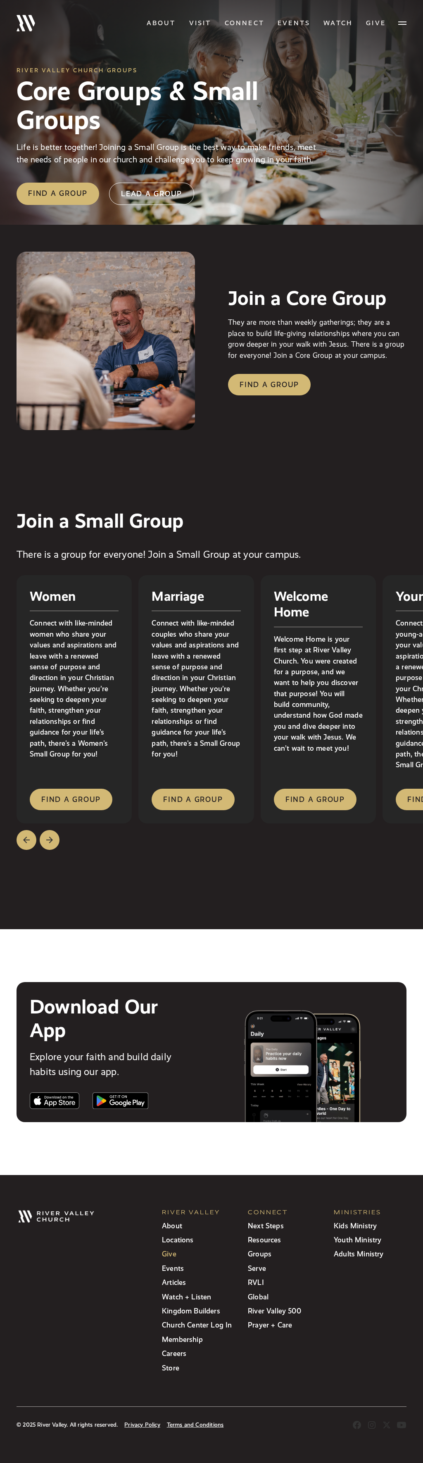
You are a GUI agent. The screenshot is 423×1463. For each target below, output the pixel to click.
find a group (71, 799)
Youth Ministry (357, 1239)
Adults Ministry (359, 1253)
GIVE (376, 23)
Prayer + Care (270, 1324)
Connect (244, 23)
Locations (178, 1239)
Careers (174, 1353)
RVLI (256, 1282)
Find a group (58, 193)
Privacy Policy (142, 1424)
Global (258, 1296)
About (161, 23)
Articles (174, 1282)
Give (169, 1253)
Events (294, 23)
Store (170, 1367)
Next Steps (266, 1225)
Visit (200, 23)
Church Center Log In (197, 1324)
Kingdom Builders (191, 1310)
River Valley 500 (274, 1310)
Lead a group (151, 193)
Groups (259, 1253)
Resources (264, 1239)
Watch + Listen (186, 1296)
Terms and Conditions (195, 1424)
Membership (182, 1339)
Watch (338, 23)
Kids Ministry (355, 1225)
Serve (257, 1268)
